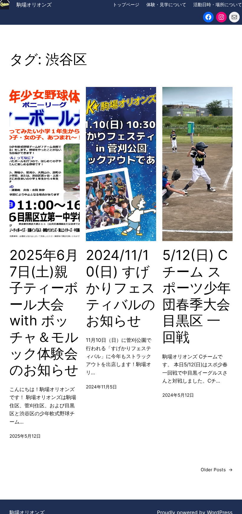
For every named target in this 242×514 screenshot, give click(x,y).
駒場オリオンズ (34, 4)
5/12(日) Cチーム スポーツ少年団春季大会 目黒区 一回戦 (196, 296)
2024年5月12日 (178, 395)
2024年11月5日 (101, 387)
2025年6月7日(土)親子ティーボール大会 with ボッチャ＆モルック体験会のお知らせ (44, 312)
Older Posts (217, 469)
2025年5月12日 (25, 436)
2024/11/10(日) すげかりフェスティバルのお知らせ (120, 288)
